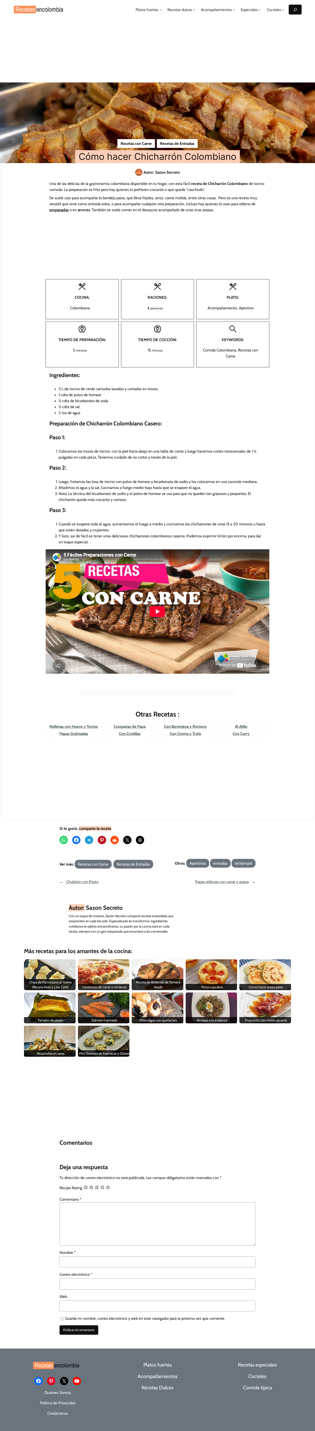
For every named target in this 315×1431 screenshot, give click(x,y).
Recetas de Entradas (177, 143)
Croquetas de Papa (130, 726)
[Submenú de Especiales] (260, 10)
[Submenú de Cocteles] (283, 10)
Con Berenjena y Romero (185, 726)
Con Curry (241, 733)
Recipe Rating (70, 1187)
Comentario (70, 1199)
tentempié (243, 863)
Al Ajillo (241, 726)
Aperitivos (198, 863)
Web (63, 1296)
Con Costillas (129, 733)
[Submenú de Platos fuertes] (161, 10)
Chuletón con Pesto (82, 881)
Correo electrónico (75, 1274)
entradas (220, 863)
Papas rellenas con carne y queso (222, 881)
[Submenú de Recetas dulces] (194, 10)
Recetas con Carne (136, 143)
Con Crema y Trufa (185, 733)
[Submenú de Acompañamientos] (234, 10)
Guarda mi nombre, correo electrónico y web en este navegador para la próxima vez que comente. (145, 1318)
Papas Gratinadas (73, 733)
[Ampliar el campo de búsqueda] (295, 10)
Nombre (67, 1252)
